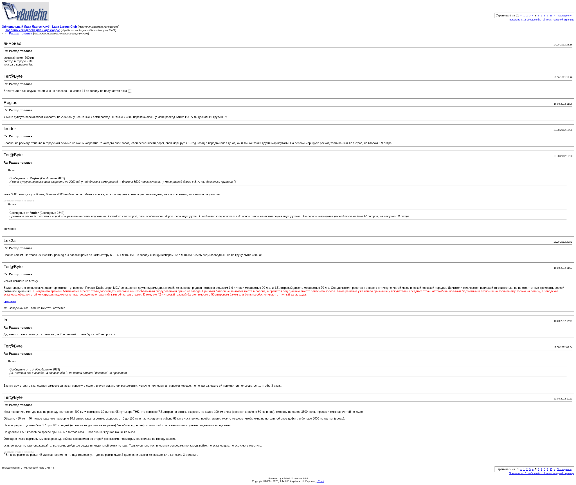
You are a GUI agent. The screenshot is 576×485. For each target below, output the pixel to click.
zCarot (320, 481)
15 (551, 15)
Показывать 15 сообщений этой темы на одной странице (541, 19)
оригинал (10, 301)
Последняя (564, 15)
